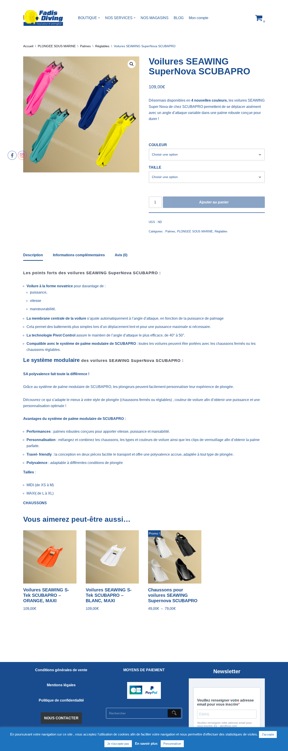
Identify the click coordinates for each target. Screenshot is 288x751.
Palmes (85, 46)
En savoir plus (146, 743)
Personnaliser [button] (172, 743)
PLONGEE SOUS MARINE (57, 46)
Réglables (102, 46)
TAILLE (155, 167)
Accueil (28, 46)
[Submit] (174, 713)
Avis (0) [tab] (121, 255)
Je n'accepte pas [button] (118, 743)
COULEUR (158, 145)
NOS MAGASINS (155, 18)
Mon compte (198, 18)
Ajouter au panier (214, 202)
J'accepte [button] (268, 734)
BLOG (179, 18)
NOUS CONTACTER (61, 718)
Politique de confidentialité (61, 700)
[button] (99, 18)
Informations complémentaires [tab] (79, 255)
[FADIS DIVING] (43, 18)
